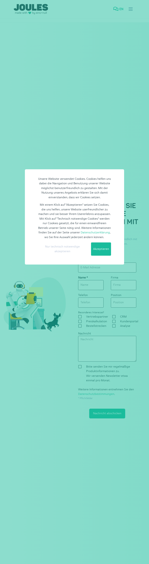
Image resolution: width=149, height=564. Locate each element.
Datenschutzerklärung (95, 232)
